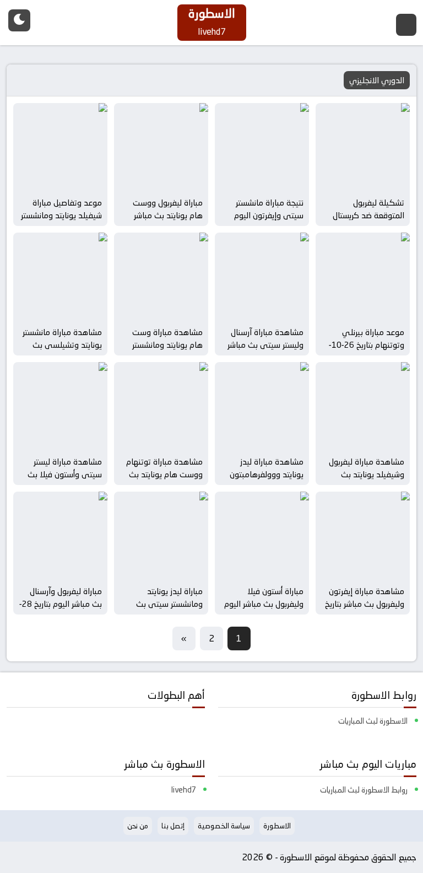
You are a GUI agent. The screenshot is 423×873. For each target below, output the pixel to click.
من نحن (137, 825)
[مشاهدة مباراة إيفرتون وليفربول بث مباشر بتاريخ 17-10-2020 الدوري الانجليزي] (363, 536)
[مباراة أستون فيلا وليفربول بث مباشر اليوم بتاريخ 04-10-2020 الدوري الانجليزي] (262, 536)
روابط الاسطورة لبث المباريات (364, 790)
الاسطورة (277, 825)
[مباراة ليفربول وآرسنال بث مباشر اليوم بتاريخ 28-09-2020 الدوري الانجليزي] (60, 536)
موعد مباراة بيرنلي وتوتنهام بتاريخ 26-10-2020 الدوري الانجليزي (365, 344)
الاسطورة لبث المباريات (373, 721)
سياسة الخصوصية (224, 825)
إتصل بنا (173, 825)
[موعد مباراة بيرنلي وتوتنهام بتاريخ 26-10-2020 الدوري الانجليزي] (363, 277)
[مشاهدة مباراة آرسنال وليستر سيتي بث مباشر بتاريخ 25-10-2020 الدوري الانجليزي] (262, 277)
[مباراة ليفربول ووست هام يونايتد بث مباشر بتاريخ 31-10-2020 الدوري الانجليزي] (161, 147)
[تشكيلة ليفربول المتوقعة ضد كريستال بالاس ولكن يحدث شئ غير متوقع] (363, 147)
